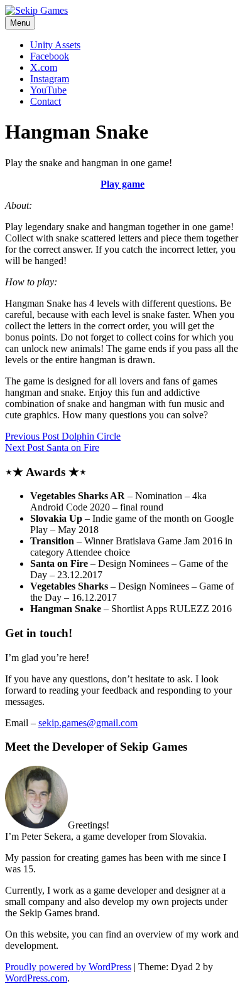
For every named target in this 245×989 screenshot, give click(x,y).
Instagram (49, 78)
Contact (45, 101)
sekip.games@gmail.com (88, 722)
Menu (20, 23)
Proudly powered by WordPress (68, 966)
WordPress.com (36, 978)
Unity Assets (55, 45)
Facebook (49, 56)
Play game (122, 184)
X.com (43, 67)
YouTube (48, 90)
